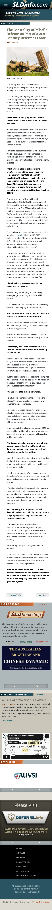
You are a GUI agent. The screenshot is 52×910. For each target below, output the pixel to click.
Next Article (42, 595)
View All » (43, 604)
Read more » (8, 721)
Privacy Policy (23, 862)
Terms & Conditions (41, 902)
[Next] (37, 686)
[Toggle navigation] (6, 4)
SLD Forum (21, 867)
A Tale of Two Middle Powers (24, 700)
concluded (19, 235)
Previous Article (15, 595)
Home (19, 848)
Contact (20, 853)
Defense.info (22, 871)
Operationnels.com (26, 876)
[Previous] (15, 686)
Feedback (21, 857)
